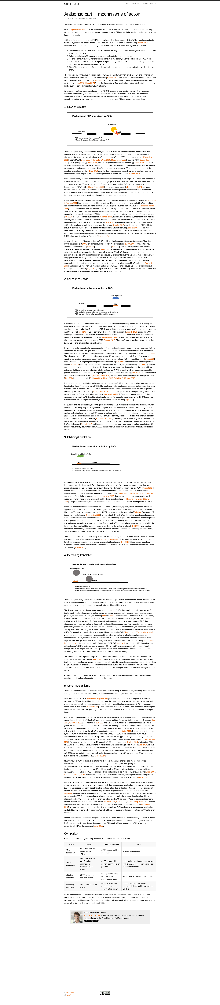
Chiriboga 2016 (96, 378)
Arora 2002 (123, 493)
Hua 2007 (120, 362)
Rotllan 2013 (132, 742)
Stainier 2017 (80, 548)
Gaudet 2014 (134, 174)
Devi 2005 (110, 496)
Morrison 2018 (144, 777)
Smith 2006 (85, 160)
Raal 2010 (93, 171)
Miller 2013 (95, 160)
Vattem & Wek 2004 (144, 632)
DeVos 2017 (92, 163)
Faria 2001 (138, 512)
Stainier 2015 (114, 539)
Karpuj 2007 (121, 802)
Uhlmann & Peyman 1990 (97, 698)
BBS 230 (99, 723)
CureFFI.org (71, 4)
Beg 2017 (143, 745)
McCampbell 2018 (118, 160)
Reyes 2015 (91, 269)
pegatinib (68, 793)
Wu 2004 (68, 217)
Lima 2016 (109, 222)
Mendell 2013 (131, 332)
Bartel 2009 (126, 731)
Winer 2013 (105, 160)
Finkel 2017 (82, 332)
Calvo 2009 (149, 640)
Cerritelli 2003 (106, 217)
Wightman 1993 (75, 723)
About (127, 4)
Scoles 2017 (139, 163)
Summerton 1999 (93, 515)
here (104, 616)
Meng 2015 (98, 826)
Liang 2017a (132, 228)
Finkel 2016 (108, 378)
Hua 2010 (105, 375)
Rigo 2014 (69, 378)
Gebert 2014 (100, 756)
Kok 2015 (125, 542)
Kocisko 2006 (109, 802)
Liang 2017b (90, 83)
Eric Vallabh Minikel (92, 915)
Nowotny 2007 (129, 244)
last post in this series (77, 29)
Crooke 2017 (118, 225)
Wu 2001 (115, 247)
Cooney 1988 (92, 707)
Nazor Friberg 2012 (96, 187)
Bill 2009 (99, 80)
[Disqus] (110, 958)
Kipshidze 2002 (134, 493)
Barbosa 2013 (70, 643)
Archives (135, 4)
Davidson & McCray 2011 (74, 775)
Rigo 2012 (129, 400)
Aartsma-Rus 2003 (111, 394)
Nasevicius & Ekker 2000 (136, 499)
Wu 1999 (90, 247)
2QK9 (84, 244)
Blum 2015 (104, 539)
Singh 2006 (150, 353)
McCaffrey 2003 (148, 493)
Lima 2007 (105, 249)
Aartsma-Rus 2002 (100, 392)
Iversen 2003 (99, 496)
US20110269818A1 (134, 187)
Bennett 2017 (142, 43)
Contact (145, 4)
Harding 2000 (130, 632)
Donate (153, 4)
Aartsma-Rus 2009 (109, 337)
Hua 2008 (75, 364)
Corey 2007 (150, 772)
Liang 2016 (79, 83)
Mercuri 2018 (129, 378)
